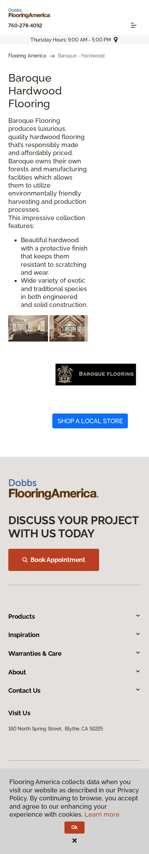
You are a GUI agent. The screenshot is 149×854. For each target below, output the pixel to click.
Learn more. (103, 814)
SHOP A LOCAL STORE (90, 421)
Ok (74, 827)
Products (21, 616)
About (17, 672)
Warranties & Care (35, 653)
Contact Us (24, 690)
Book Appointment (57, 559)
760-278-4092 (25, 25)
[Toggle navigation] (134, 25)
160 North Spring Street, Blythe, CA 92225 (55, 729)
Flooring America (27, 55)
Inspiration (24, 634)
